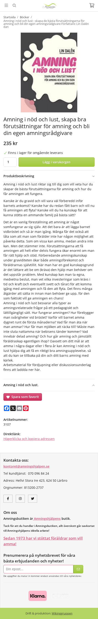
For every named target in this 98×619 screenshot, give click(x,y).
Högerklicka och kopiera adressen (29, 439)
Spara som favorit (24, 397)
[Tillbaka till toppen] (88, 609)
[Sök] (14, 5)
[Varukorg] (92, 5)
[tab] (49, 176)
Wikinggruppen (62, 613)
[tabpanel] (49, 280)
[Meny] (6, 5)
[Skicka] (78, 569)
